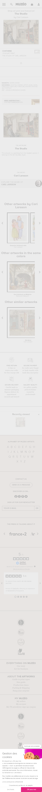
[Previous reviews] (2, 583)
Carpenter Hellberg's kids (18, 246)
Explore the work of (12, 183)
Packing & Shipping (21, 687)
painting (17, 153)
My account (21, 704)
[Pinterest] (22, 497)
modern (29, 153)
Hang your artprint (21, 690)
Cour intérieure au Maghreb (22, 295)
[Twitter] (26, 497)
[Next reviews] (40, 583)
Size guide (21, 682)
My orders (21, 701)
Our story (21, 666)
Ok (37, 508)
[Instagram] (19, 497)
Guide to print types (21, 679)
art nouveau (17, 155)
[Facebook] (16, 497)
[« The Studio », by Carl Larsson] (20, 422)
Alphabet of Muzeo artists (21, 441)
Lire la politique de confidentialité (12, 782)
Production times (21, 685)
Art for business (21, 668)
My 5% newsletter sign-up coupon (21, 707)
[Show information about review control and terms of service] (35, 566)
